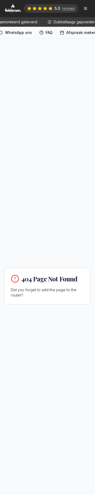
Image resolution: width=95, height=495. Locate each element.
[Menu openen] (85, 8)
